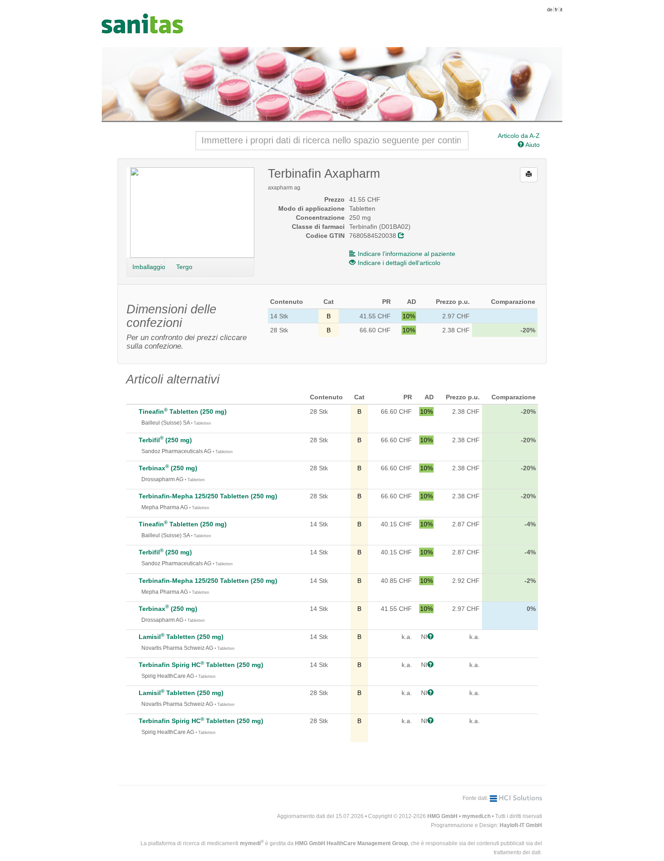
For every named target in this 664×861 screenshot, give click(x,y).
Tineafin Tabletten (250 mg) (183, 411)
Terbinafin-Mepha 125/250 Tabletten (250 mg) (208, 496)
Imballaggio (148, 266)
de (549, 9)
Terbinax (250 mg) (168, 468)
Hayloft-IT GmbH (521, 825)
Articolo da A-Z (519, 135)
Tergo (184, 266)
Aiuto (532, 144)
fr (556, 9)
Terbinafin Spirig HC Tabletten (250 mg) (201, 664)
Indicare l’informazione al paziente (406, 253)
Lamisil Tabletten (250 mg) (181, 636)
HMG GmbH (442, 816)
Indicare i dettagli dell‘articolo (399, 262)
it (561, 9)
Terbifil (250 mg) (165, 440)
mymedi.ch (476, 816)
